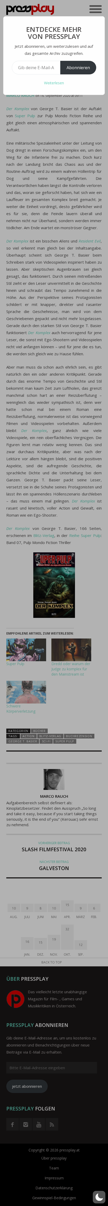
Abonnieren (78, 67)
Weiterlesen (54, 82)
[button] (99, 1197)
